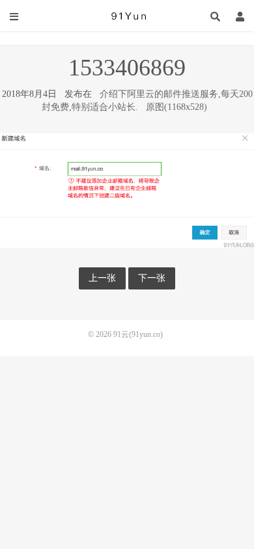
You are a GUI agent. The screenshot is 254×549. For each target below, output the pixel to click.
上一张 (102, 278)
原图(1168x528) (176, 107)
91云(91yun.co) (127, 16)
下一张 (151, 278)
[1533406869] (127, 189)
